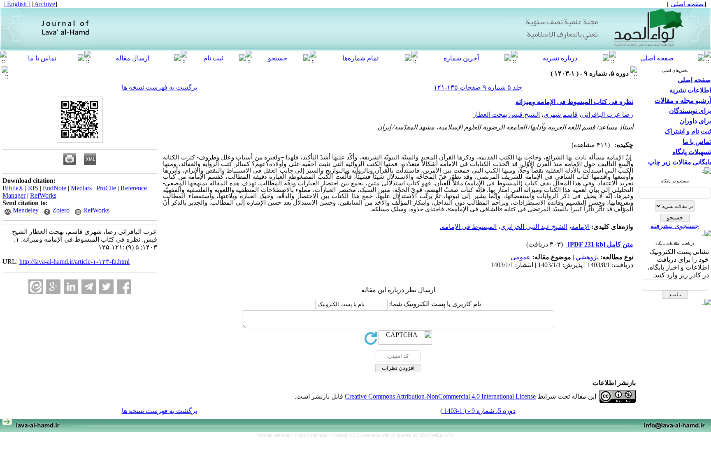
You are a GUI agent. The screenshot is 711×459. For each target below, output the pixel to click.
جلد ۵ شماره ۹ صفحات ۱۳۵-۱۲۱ (478, 87)
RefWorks (43, 195)
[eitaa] (35, 286)
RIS (33, 188)
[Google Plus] (53, 286)
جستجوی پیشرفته (675, 225)
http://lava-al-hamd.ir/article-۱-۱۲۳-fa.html (74, 261)
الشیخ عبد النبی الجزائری (533, 226)
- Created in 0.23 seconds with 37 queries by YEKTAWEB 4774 (391, 435)
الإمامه (580, 226)
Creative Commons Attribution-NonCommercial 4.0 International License (440, 396)
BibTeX (12, 188)
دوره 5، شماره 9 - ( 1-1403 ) (478, 410)
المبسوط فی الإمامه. (468, 226)
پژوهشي (587, 257)
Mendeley (26, 210)
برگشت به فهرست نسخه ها (159, 87)
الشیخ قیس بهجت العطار (506, 114)
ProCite (106, 188)
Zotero (61, 210)
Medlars (81, 188)
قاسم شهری (561, 114)
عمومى (521, 257)
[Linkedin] (71, 286)
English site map (311, 435)
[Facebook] (124, 286)
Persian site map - (276, 435)
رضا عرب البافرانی (607, 114)
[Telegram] (88, 286)
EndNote (54, 188)
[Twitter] (106, 286)
